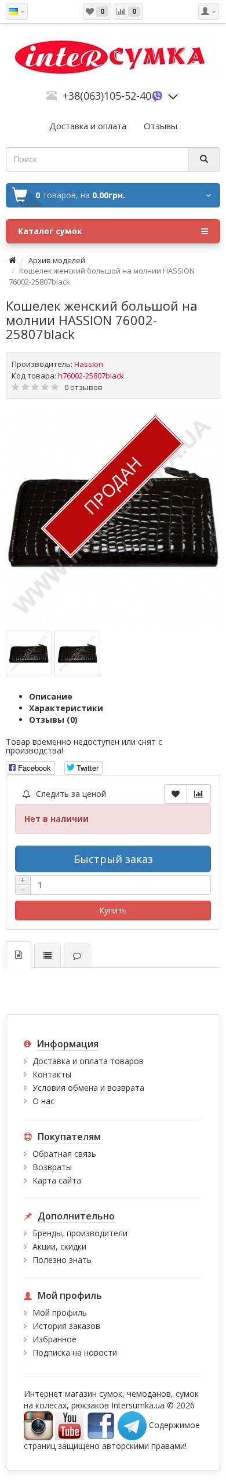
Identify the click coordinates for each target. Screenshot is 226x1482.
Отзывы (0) (53, 719)
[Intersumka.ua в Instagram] (38, 1424)
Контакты (51, 1074)
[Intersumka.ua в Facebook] (100, 1424)
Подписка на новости (74, 1352)
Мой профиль (59, 1312)
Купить (113, 910)
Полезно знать (62, 1259)
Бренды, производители (79, 1233)
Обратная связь (64, 1153)
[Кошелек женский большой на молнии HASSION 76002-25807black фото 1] (77, 653)
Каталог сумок (50, 230)
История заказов (66, 1325)
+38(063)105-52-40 (107, 96)
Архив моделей (56, 260)
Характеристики (66, 707)
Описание (50, 696)
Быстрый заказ (113, 859)
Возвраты (52, 1167)
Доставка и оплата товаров (88, 1060)
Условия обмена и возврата (88, 1087)
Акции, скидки (59, 1246)
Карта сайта (56, 1180)
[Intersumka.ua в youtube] (69, 1424)
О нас (43, 1100)
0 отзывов (83, 387)
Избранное (54, 1339)
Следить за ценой (70, 793)
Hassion (88, 364)
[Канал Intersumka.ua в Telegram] (132, 1424)
